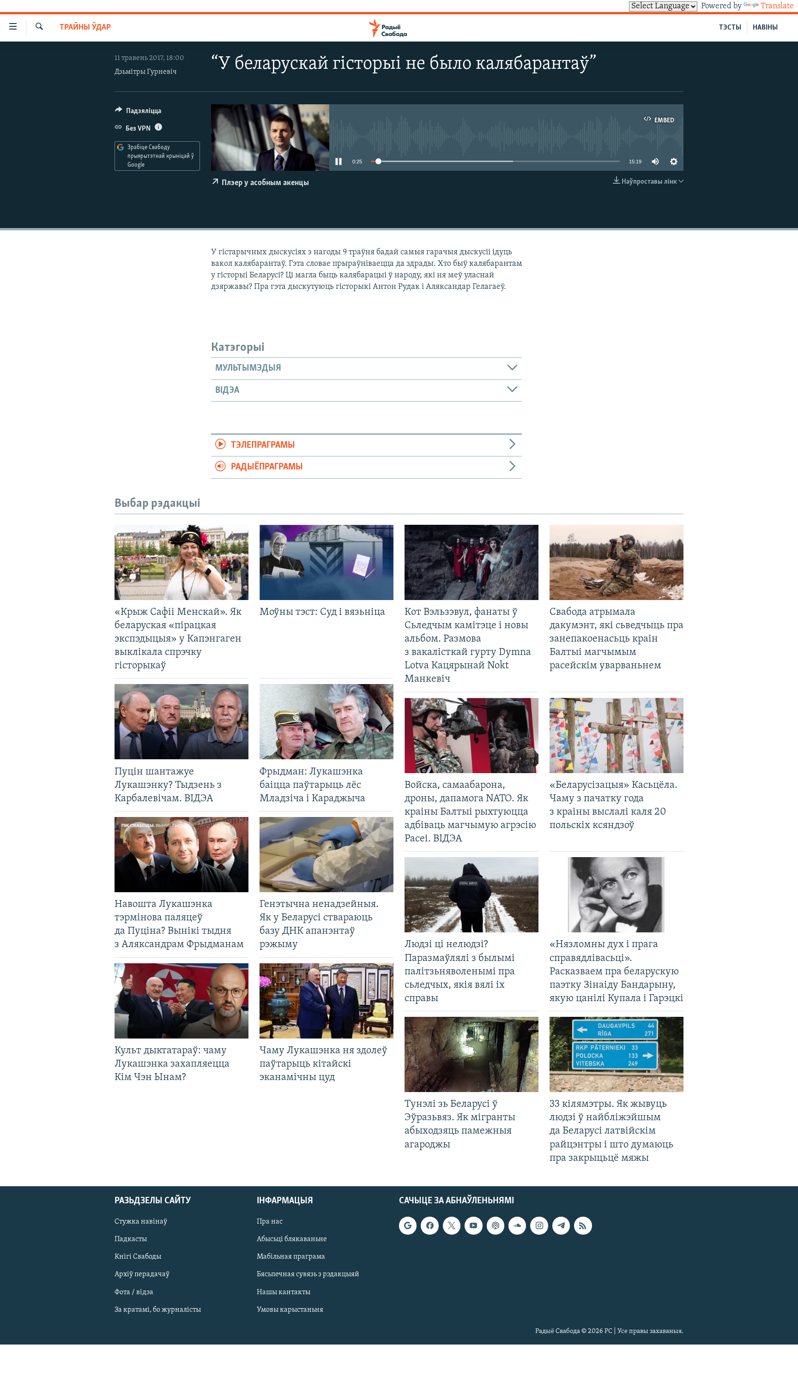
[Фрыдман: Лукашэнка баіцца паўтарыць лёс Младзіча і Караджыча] (326, 721)
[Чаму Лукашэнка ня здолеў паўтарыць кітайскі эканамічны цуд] (326, 1001)
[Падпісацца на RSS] (583, 1225)
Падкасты (131, 1239)
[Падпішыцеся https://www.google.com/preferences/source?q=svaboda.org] (408, 1225)
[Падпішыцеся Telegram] (561, 1225)
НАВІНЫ (765, 27)
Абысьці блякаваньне (292, 1239)
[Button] (138, 113)
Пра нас (270, 1221)
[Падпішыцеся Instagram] (539, 1225)
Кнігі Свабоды (138, 1257)
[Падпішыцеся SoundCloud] (517, 1225)
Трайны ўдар (85, 28)
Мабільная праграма (291, 1257)
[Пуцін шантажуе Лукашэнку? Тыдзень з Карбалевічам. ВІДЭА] (181, 721)
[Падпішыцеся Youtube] (473, 1225)
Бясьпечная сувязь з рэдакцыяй (308, 1274)
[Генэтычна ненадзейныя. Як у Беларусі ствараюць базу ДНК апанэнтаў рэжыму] (326, 854)
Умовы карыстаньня (290, 1309)
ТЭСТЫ (730, 27)
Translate (777, 6)
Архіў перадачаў (142, 1274)
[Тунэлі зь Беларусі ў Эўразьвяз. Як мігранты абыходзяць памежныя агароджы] (471, 1054)
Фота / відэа (134, 1292)
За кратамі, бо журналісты (158, 1309)
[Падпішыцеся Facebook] (429, 1225)
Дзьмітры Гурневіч (146, 72)
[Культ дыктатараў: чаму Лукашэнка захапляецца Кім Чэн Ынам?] (181, 1001)
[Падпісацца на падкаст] (495, 1225)
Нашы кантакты (283, 1292)
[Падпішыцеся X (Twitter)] (451, 1225)
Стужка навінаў (141, 1221)
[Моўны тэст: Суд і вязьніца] (326, 562)
